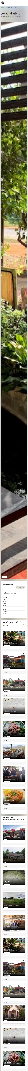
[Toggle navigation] (25, 3)
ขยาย (5, 576)
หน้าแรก (2, 7)
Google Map (21, 587)
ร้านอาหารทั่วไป (14, 7)
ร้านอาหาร (8, 7)
